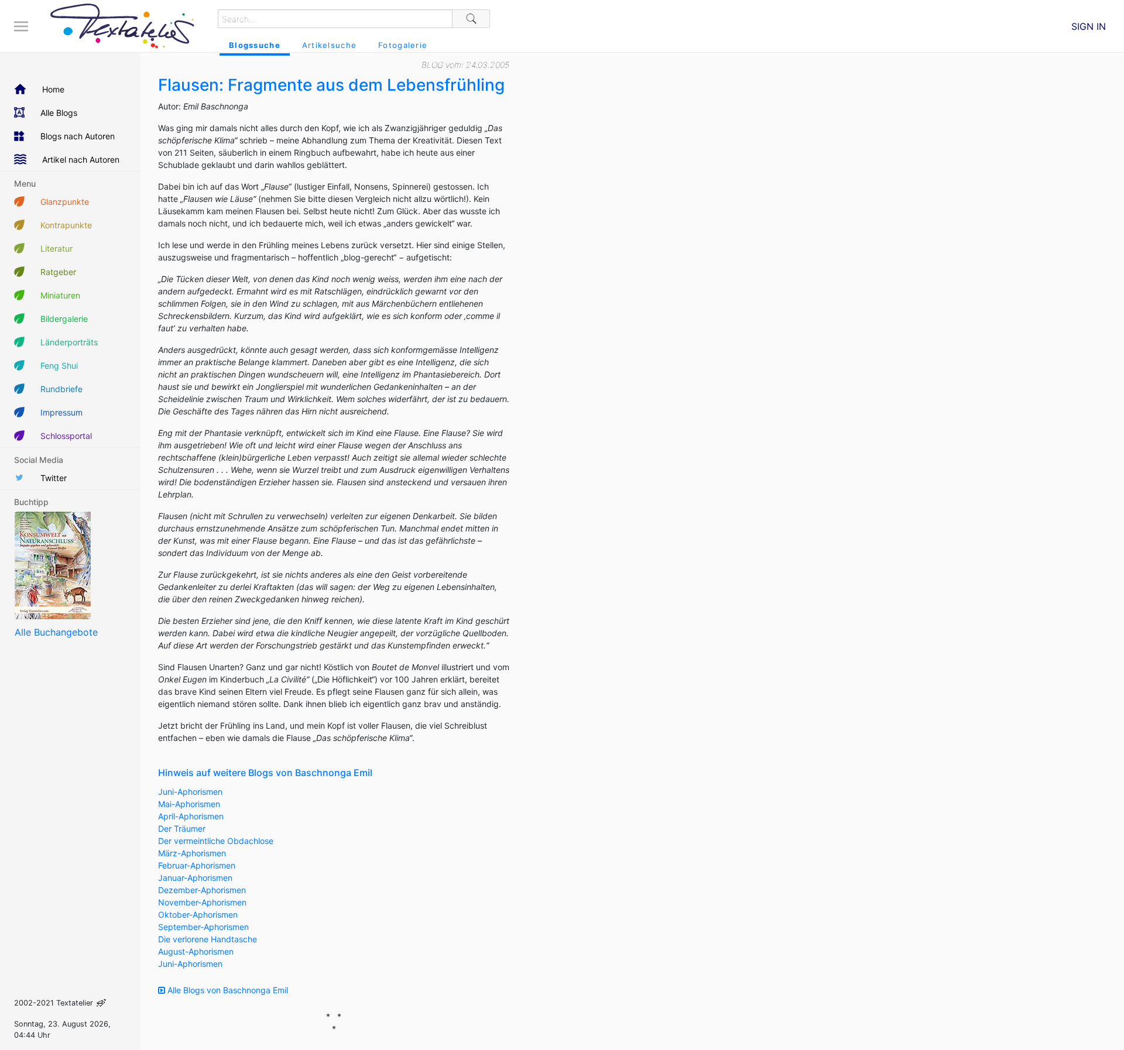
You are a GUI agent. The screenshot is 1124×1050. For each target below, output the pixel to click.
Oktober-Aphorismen (198, 914)
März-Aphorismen (192, 853)
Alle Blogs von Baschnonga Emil (226, 990)
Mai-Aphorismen (189, 804)
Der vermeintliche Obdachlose (215, 841)
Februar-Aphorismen (196, 865)
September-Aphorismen (203, 927)
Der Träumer (181, 828)
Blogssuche (254, 45)
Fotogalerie (402, 45)
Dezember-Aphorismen (202, 890)
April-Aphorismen (191, 816)
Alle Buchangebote (56, 632)
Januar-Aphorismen (195, 878)
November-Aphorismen (202, 902)
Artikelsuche (329, 45)
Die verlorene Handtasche (207, 939)
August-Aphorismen (196, 951)
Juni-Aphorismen (190, 792)
